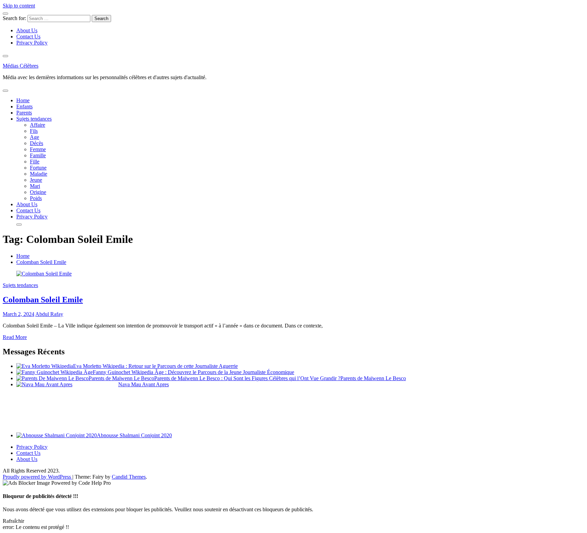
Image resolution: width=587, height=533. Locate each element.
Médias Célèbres (20, 66)
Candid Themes (129, 477)
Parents (24, 113)
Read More (15, 337)
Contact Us (28, 36)
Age (34, 137)
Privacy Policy (32, 43)
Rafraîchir (13, 521)
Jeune (36, 180)
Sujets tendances (34, 119)
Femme (38, 149)
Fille (34, 161)
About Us (26, 30)
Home (23, 100)
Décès (36, 143)
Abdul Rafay (49, 314)
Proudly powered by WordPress (37, 477)
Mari (35, 186)
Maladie (38, 174)
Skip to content (19, 5)
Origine (38, 192)
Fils (34, 131)
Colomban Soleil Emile (43, 299)
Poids (36, 198)
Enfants (24, 106)
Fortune (38, 168)
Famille (38, 155)
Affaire (37, 125)
